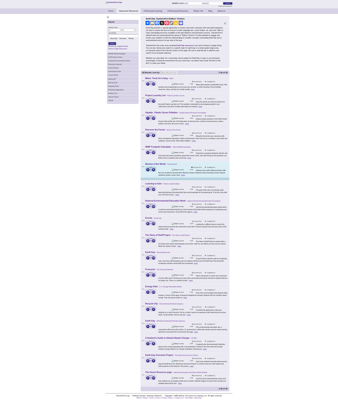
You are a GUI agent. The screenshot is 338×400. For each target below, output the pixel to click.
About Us (221, 11)
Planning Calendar (115, 64)
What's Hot (198, 11)
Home (111, 11)
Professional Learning (153, 11)
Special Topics (113, 97)
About (145, 398)
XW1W (110, 100)
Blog (210, 11)
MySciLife (112, 79)
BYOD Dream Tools (115, 57)
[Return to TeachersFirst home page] (114, 2)
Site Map (188, 398)
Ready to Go (112, 93)
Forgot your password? (225, 6)
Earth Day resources (185, 45)
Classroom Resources (128, 11)
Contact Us (179, 398)
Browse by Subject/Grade (118, 46)
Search (112, 43)
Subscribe (198, 398)
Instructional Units (114, 71)
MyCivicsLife (112, 83)
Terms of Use (154, 398)
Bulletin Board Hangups (116, 54)
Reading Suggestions (116, 90)
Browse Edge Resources (117, 49)
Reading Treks (113, 86)
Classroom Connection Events (119, 61)
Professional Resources (178, 11)
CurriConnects (113, 68)
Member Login (178, 3)
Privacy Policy (167, 398)
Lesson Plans (113, 75)
